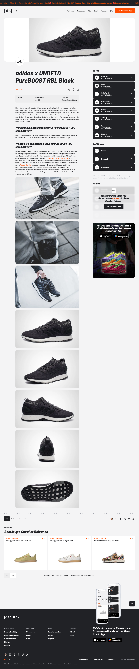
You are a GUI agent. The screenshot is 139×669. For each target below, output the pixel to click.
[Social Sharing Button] (7, 518)
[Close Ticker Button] (133, 3)
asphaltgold (65, 158)
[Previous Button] (7, 575)
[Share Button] (69, 89)
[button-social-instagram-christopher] (111, 518)
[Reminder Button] (73, 89)
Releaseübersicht (26, 165)
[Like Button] (78, 89)
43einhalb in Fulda (54, 158)
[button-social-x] (133, 518)
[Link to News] (16, 11)
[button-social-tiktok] (129, 518)
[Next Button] (13, 575)
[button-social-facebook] (120, 518)
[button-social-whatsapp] (124, 518)
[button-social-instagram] (116, 518)
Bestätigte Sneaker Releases (26, 532)
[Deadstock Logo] (8, 11)
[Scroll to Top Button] (132, 603)
